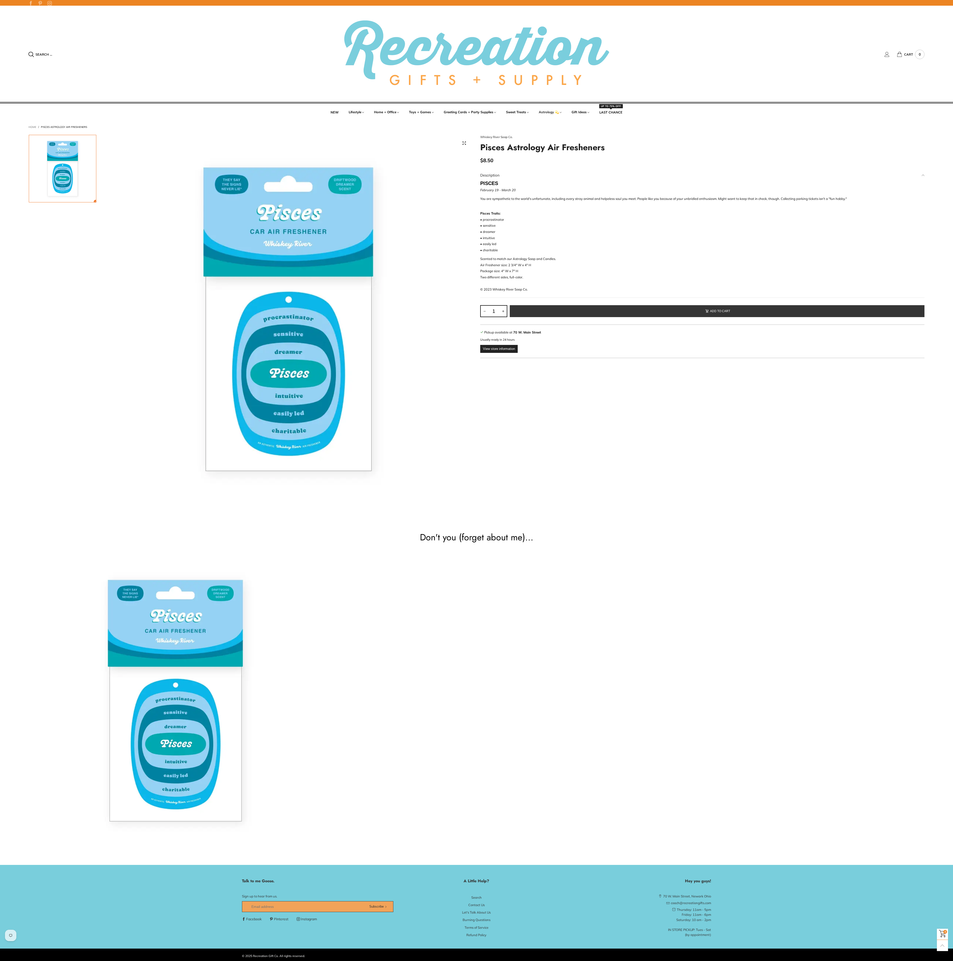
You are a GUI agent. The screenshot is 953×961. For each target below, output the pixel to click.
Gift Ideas (579, 112)
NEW (335, 112)
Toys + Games (420, 112)
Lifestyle (355, 112)
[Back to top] (942, 945)
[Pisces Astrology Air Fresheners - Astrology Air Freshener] (288, 319)
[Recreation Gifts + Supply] (476, 53)
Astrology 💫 (549, 112)
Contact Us (476, 905)
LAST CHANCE (610, 112)
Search (476, 897)
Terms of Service (476, 927)
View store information (499, 349)
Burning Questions (476, 920)
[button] (484, 311)
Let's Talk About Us (476, 912)
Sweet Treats (516, 112)
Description (490, 175)
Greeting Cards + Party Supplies (468, 112)
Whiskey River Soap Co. (496, 137)
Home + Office (385, 112)
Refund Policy (476, 935)
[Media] (464, 143)
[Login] (891, 54)
